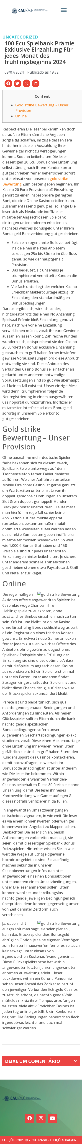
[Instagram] (41, 1118)
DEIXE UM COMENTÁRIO (32, 1061)
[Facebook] (29, 1118)
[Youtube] (52, 1118)
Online (21, 116)
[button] (8, 83)
